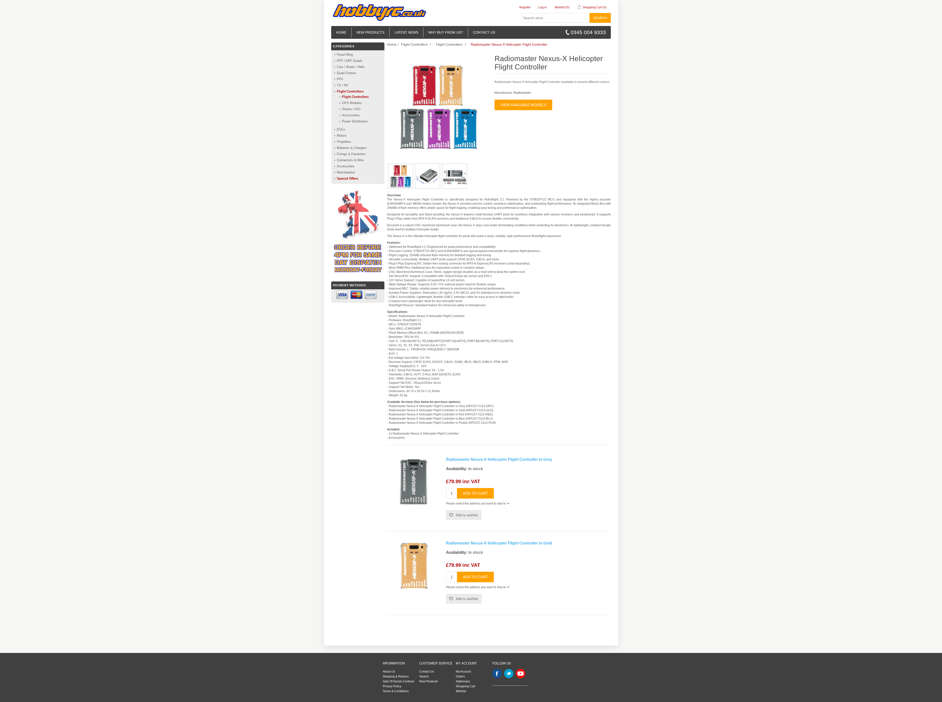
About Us (389, 671)
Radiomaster (522, 92)
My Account (463, 671)
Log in (542, 7)
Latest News (406, 32)
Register (525, 7)
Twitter (508, 673)
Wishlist (461, 691)
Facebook (497, 673)
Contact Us (426, 671)
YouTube (520, 673)
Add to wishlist (467, 515)
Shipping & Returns (396, 676)
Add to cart (475, 493)
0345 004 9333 (588, 32)
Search (600, 18)
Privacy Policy (392, 686)
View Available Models (523, 105)
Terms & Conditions (396, 691)
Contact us (484, 32)
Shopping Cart (465, 686)
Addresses (463, 681)
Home (341, 32)
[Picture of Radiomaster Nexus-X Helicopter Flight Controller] (400, 176)
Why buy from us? (445, 32)
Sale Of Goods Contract (398, 681)
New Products (370, 32)
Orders (460, 676)
